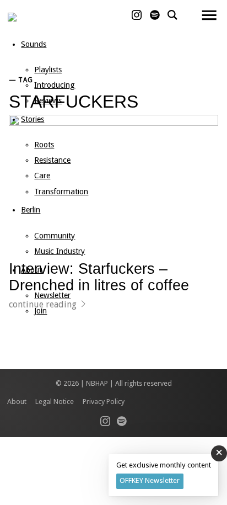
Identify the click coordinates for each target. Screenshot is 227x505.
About (31, 269)
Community (54, 235)
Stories (32, 119)
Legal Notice (54, 401)
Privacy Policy (104, 401)
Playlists (48, 69)
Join (40, 310)
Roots (44, 144)
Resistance (52, 160)
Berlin (30, 209)
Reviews (48, 100)
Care (42, 175)
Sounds (33, 44)
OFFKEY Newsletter (150, 480)
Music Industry (59, 251)
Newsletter (52, 295)
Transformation (61, 191)
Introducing (54, 85)
